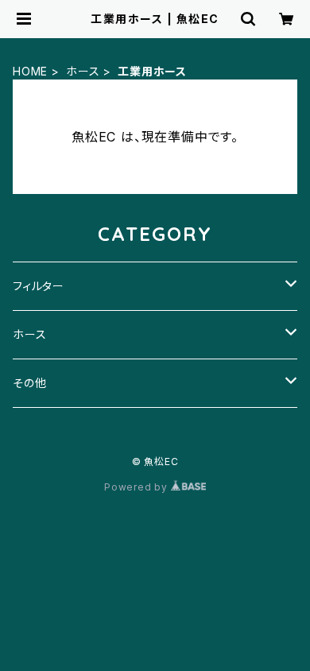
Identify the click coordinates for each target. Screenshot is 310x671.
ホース (82, 71)
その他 (29, 383)
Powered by (137, 487)
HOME (30, 71)
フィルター (38, 286)
